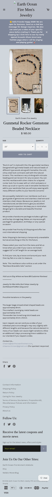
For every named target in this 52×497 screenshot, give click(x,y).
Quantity (40, 141)
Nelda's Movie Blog (11, 473)
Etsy (5, 469)
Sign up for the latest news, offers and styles (22, 442)
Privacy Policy (9, 407)
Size (4, 141)
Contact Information (12, 385)
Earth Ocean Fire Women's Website (18, 465)
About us (6, 411)
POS (32, 481)
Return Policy (8, 392)
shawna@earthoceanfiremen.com (17, 343)
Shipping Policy (9, 389)
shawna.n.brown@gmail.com (15, 346)
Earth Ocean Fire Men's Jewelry (19, 481)
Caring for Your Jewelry (12, 396)
